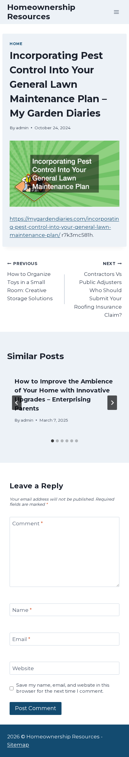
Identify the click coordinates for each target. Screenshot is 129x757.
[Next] (112, 402)
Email (21, 639)
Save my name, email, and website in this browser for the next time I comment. (62, 688)
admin (22, 127)
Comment (27, 523)
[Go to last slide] (17, 402)
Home (16, 43)
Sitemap (18, 745)
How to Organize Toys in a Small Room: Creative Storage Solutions (30, 281)
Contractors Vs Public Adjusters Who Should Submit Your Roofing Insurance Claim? (98, 289)
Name (22, 610)
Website (23, 668)
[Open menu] (116, 12)
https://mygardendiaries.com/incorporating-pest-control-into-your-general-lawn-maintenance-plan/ (64, 227)
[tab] (52, 440)
